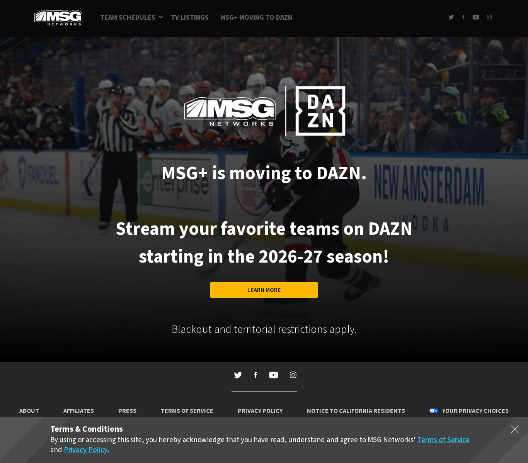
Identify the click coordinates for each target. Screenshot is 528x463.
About (29, 411)
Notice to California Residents (356, 411)
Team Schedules (127, 17)
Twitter (451, 17)
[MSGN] (58, 18)
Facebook (463, 17)
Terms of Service (187, 411)
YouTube (475, 17)
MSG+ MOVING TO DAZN (256, 17)
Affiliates (78, 411)
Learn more (264, 290)
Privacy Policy (260, 411)
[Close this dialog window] (515, 431)
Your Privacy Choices (475, 411)
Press (127, 411)
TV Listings (190, 17)
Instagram (489, 17)
